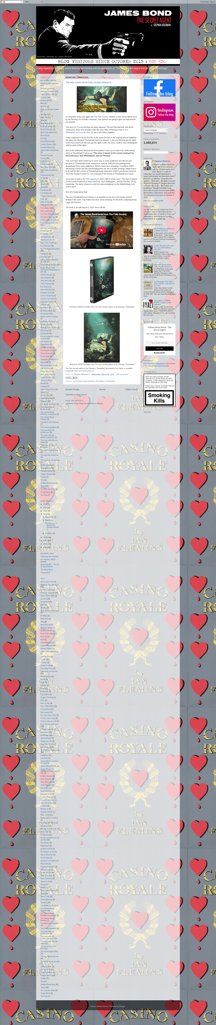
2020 (45, 511)
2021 (45, 508)
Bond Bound (45, 123)
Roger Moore (45, 371)
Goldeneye (44, 231)
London (43, 305)
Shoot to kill (45, 380)
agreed (113, 150)
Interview (44, 257)
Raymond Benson (47, 365)
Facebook (44, 190)
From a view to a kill (48, 220)
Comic (43, 158)
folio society (45, 211)
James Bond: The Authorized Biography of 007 (50, 270)
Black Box (44, 117)
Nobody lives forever (48, 328)
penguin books (46, 347)
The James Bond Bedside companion (48, 413)
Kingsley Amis (45, 293)
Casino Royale (46, 144)
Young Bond (45, 492)
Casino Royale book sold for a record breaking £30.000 (164, 248)
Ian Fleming (77, 381)
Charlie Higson (46, 147)
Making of (44, 308)
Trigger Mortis (46, 474)
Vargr (42, 486)
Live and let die (46, 302)
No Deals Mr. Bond (47, 322)
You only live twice (47, 489)
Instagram (44, 254)
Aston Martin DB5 (47, 94)
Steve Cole (44, 395)
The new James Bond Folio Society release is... (89, 82)
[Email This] (67, 378)
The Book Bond (46, 570)
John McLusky (46, 281)
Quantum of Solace (48, 359)
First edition (45, 208)
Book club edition (47, 132)
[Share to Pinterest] (76, 378)
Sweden (43, 401)
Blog (42, 120)
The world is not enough (50, 460)
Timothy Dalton (46, 471)
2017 (45, 541)
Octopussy (44, 333)
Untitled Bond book (48, 483)
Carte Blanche (46, 141)
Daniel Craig (45, 164)
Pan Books (100, 381)
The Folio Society (101, 117)
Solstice (43, 386)
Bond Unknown (46, 129)
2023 (45, 504)
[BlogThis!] (69, 378)
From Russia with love (49, 223)
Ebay (42, 181)
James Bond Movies (48, 265)
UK (41, 480)
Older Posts (131, 389)
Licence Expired (46, 296)
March (48, 520)
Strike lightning (46, 398)
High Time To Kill (47, 243)
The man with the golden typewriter (47, 436)
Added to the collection (49, 83)
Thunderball (81, 127)
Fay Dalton (44, 193)
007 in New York (46, 80)
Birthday (43, 114)
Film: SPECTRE (46, 205)
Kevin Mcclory (84, 132)
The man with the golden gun (47, 431)
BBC (42, 103)
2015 (45, 547)
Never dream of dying (49, 317)
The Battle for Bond (48, 404)
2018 (45, 537)
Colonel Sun (45, 155)
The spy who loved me (49, 455)
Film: (42, 199)
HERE (150, 219)
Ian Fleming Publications (50, 249)
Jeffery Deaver (46, 275)
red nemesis (45, 368)
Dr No (42, 178)
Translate (162, 133)
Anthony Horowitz (47, 91)
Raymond (44, 362)
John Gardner (46, 278)
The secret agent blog (49, 450)
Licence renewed (47, 299)
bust (42, 138)
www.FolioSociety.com (86, 371)
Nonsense (44, 331)
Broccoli (43, 135)
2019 (45, 514)
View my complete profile (153, 201)
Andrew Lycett (46, 89)
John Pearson (46, 284)
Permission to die (47, 350)
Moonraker (44, 314)
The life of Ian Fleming (49, 422)
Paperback (44, 344)
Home (102, 389)
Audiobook (44, 100)
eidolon (43, 184)
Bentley (43, 106)
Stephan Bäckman (162, 161)
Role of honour (46, 374)
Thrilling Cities (46, 465)
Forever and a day (47, 217)
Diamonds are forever (49, 170)
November (49, 517)
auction (43, 97)
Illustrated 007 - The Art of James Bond (49, 566)
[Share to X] (71, 378)
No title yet (44, 325)
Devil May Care (46, 167)
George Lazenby (47, 228)
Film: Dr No (45, 202)
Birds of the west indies (49, 109)
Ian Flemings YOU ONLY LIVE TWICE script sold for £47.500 (164, 284)
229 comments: (122, 374)
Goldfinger (44, 234)
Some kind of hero (47, 389)
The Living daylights (48, 427)
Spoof (42, 392)
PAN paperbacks (93, 179)
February (49, 533)
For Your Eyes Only (48, 214)
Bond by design (46, 126)
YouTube (44, 495)
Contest (43, 161)
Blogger (122, 1006)
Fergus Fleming (46, 196)
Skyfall (43, 383)
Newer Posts (72, 389)
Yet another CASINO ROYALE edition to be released (162, 302)
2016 (45, 544)
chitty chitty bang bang (49, 150)
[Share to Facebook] (74, 378)
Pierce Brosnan (46, 353)
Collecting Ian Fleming (49, 556)
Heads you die (46, 240)
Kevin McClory (89, 381)
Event (42, 187)
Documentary (45, 175)
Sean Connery (46, 377)
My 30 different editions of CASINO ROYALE (164, 230)
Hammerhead (45, 237)
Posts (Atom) (81, 395)
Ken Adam (44, 287)
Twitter (43, 477)
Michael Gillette (46, 311)
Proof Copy (44, 356)
